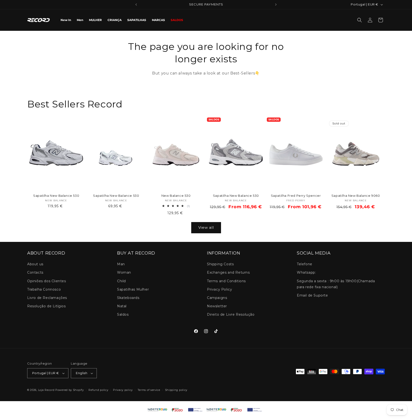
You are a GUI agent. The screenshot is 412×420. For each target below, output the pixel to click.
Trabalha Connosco (44, 289)
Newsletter (217, 306)
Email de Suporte (312, 295)
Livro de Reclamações (47, 298)
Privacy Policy (219, 289)
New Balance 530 (176, 195)
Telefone (304, 264)
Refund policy (98, 390)
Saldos (123, 315)
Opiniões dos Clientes (46, 281)
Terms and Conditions (226, 281)
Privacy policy (123, 390)
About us (35, 264)
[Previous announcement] (136, 4)
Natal (122, 306)
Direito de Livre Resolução (231, 315)
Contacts (35, 273)
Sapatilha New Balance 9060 (355, 195)
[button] (359, 20)
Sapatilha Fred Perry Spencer (296, 195)
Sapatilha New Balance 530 (56, 195)
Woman (124, 273)
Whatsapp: (306, 273)
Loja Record (46, 390)
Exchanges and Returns (228, 273)
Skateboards (128, 298)
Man (121, 264)
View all (206, 227)
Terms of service (149, 390)
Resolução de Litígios (46, 306)
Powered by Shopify (69, 390)
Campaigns (217, 298)
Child (121, 281)
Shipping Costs (220, 264)
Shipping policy (176, 390)
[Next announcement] (276, 4)
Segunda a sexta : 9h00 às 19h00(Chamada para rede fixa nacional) (336, 284)
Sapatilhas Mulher (133, 289)
